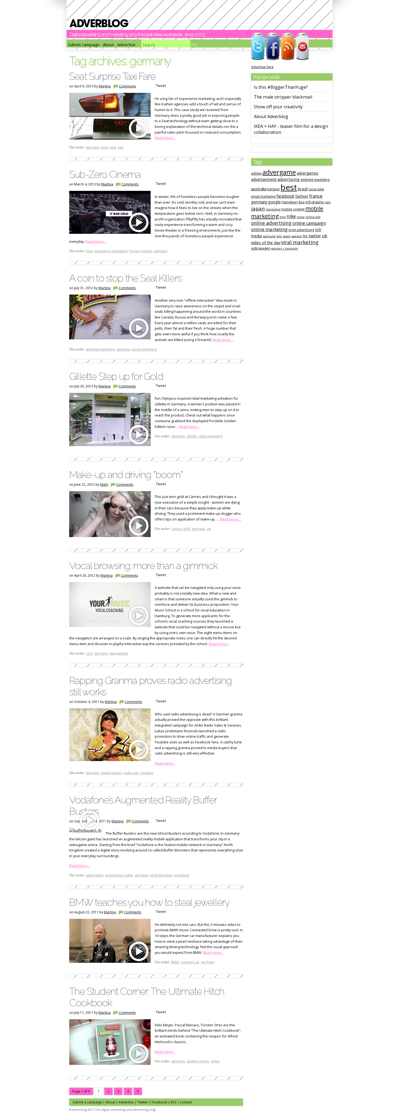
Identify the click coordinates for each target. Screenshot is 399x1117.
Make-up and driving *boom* (126, 474)
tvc (305, 235)
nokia (301, 217)
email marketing (263, 196)
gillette (191, 436)
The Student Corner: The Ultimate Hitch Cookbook (146, 997)
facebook (285, 196)
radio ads (131, 773)
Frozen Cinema (140, 251)
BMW (175, 962)
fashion (301, 196)
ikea (301, 202)
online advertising (271, 223)
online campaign (309, 223)
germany (92, 147)
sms (279, 236)
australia (259, 188)
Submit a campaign (87, 1102)
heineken (289, 202)
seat (113, 147)
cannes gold (180, 528)
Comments (127, 86)
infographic (314, 202)
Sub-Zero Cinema (105, 174)
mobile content (293, 209)
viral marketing (299, 242)
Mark (104, 484)
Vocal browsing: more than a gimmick (143, 565)
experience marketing (111, 251)
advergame (94, 875)
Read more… (165, 137)
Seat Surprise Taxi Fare (112, 76)
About (108, 44)
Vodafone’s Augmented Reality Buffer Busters (143, 805)
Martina (105, 86)
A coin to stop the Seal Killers (125, 278)
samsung (269, 236)
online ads (312, 217)
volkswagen (260, 248)
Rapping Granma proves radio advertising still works (150, 686)
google (274, 201)
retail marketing (210, 436)
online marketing (269, 229)
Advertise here (262, 67)
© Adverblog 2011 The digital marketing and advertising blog (112, 1109)
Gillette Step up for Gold (116, 376)
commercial (190, 962)
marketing (273, 209)
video (215, 1061)
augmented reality (119, 875)
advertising (288, 179)
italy (328, 202)
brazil (303, 188)
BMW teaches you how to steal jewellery (149, 902)
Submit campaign (84, 44)
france (315, 196)
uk (324, 235)
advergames (307, 173)
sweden (296, 236)
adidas (256, 173)
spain (286, 236)
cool (89, 653)
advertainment (264, 179)
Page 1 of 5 (81, 1091)
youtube (146, 773)
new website (118, 653)
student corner (197, 1061)
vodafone (181, 875)
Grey (104, 147)
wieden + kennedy (284, 248)
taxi (120, 147)
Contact (186, 1102)
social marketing (144, 349)
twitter (315, 235)
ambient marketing (100, 349)
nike (291, 216)
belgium (273, 189)
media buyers (111, 773)
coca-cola (316, 189)
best (89, 251)
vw (209, 528)
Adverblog (99, 23)
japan (258, 208)
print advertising (301, 230)
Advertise (126, 44)
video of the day (265, 242)
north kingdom (161, 875)
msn (283, 217)
